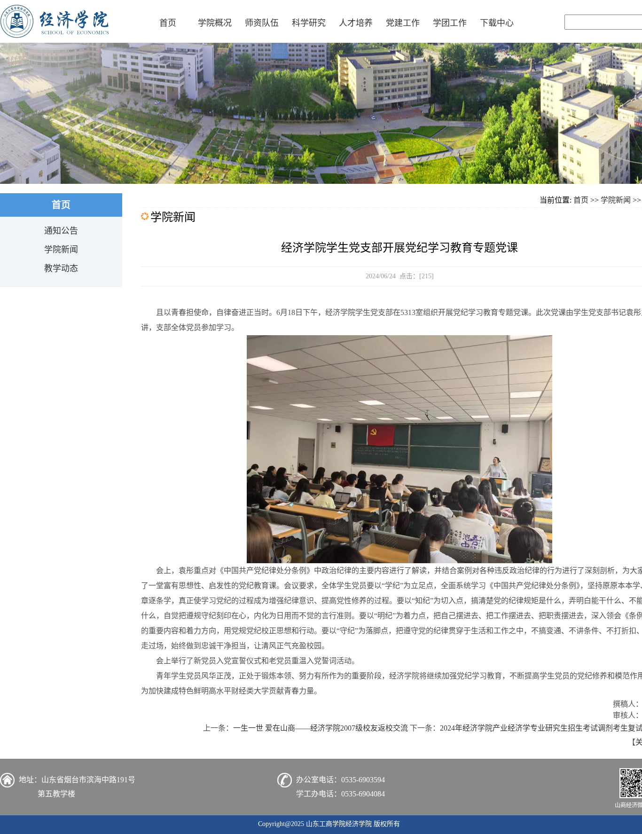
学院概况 (215, 23)
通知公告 (61, 231)
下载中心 (497, 23)
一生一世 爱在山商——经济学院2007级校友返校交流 (320, 728)
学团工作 (450, 23)
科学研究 (309, 23)
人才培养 (356, 23)
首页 (167, 23)
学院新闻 (61, 249)
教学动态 (61, 268)
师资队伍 (262, 23)
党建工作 (403, 23)
